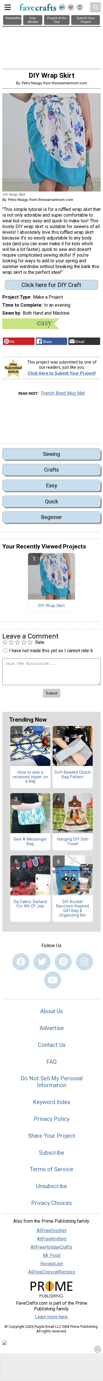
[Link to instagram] (84, 961)
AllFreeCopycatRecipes (51, 1272)
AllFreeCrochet (51, 1230)
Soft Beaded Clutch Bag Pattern (72, 774)
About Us (51, 1011)
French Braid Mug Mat (63, 393)
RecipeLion (51, 1263)
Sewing (51, 454)
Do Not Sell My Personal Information (52, 1082)
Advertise (51, 1028)
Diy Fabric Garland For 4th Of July (30, 904)
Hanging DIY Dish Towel (72, 841)
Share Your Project (51, 1135)
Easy (51, 485)
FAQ (51, 1061)
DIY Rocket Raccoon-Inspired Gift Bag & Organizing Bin (72, 909)
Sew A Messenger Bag (30, 841)
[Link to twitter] (42, 961)
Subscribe (51, 1152)
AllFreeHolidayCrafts (51, 1247)
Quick (51, 501)
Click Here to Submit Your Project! (62, 373)
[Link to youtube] (52, 980)
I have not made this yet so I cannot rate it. (51, 650)
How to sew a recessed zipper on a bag (30, 777)
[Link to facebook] (20, 961)
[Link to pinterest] (63, 961)
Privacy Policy (52, 1118)
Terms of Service (51, 1169)
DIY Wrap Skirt (51, 606)
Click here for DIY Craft (51, 285)
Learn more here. (51, 1317)
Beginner (51, 517)
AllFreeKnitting (51, 1239)
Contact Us (52, 1044)
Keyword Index (51, 1102)
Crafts (51, 469)
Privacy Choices (51, 1203)
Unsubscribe (51, 1186)
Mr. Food (51, 1255)
